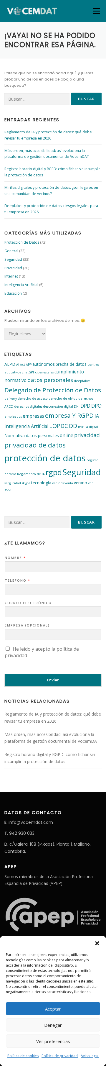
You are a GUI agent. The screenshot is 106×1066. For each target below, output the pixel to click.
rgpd (54, 472)
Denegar (53, 1025)
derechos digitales (28, 406)
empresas (33, 416)
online (66, 435)
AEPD (9, 364)
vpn (91, 483)
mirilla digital (88, 427)
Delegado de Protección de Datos (52, 390)
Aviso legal (90, 1055)
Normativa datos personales (31, 435)
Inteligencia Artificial (21, 284)
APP (29, 365)
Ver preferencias (53, 1041)
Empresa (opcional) (27, 625)
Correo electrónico (28, 603)
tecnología (41, 483)
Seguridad (13, 259)
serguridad (12, 483)
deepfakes (82, 381)
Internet (11, 276)
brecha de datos (71, 364)
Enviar (53, 680)
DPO (96, 405)
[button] (97, 943)
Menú (96, 11)
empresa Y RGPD (69, 415)
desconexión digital (58, 406)
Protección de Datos (21, 242)
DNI (77, 406)
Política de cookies (23, 1055)
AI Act (20, 365)
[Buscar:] (36, 99)
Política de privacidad (60, 1055)
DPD (85, 405)
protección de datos (45, 458)
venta (68, 483)
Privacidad (13, 267)
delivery (10, 398)
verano (80, 483)
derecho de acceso (33, 398)
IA (97, 416)
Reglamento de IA (31, 474)
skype (26, 483)
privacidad (87, 435)
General (11, 250)
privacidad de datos (35, 445)
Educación (13, 293)
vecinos (58, 483)
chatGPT (28, 372)
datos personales (50, 380)
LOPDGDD (63, 426)
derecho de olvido (63, 398)
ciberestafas (44, 372)
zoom (9, 489)
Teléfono (17, 580)
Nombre (15, 558)
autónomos (43, 364)
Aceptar (53, 1009)
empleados (13, 416)
